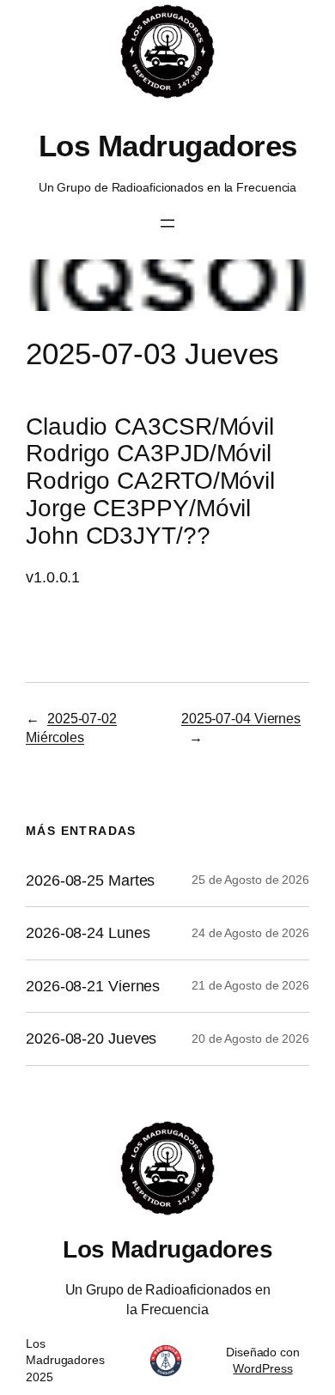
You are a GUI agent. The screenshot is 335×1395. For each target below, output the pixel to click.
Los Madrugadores (168, 145)
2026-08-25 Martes (90, 880)
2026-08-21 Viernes (93, 986)
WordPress (262, 1368)
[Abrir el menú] (167, 223)
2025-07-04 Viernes (241, 718)
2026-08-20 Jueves (91, 1038)
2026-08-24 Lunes (87, 932)
